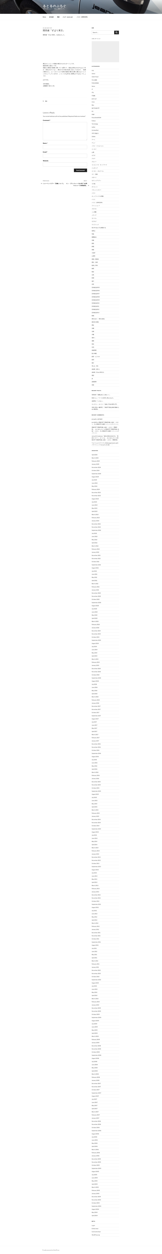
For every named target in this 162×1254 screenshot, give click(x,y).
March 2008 (95, 1074)
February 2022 (96, 549)
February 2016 (96, 775)
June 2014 (94, 838)
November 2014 (96, 822)
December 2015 (96, 781)
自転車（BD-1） (96, 369)
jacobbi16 (94, 422)
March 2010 (95, 998)
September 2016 (96, 753)
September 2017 (96, 715)
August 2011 (95, 945)
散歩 (93, 271)
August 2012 (95, 907)
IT (92, 89)
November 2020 (96, 596)
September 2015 (96, 791)
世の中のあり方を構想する (99, 227)
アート (93, 139)
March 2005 (95, 1187)
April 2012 (94, 920)
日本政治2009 (96, 300)
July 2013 (94, 873)
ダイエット (95, 186)
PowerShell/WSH (96, 117)
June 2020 (95, 612)
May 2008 (94, 1067)
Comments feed (96, 1231)
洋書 (93, 334)
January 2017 (95, 741)
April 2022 (94, 542)
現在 (46, 101)
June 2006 (95, 1140)
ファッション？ (96, 205)
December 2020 (96, 593)
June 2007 (95, 1102)
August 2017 (95, 719)
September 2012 (96, 904)
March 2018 (95, 696)
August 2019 (95, 643)
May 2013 (94, 879)
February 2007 (96, 1115)
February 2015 (96, 813)
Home (44, 17)
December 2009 (96, 1008)
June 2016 (94, 762)
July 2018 (94, 684)
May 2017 (94, 728)
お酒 (93, 152)
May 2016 (94, 766)
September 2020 (96, 602)
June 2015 (94, 800)
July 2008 (94, 1061)
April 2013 (94, 882)
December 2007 (96, 1083)
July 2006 (94, 1137)
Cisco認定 (94, 80)
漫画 (93, 341)
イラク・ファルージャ (98, 146)
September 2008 (96, 1055)
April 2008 (95, 1071)
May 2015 (94, 803)
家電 (93, 246)
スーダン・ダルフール (98, 171)
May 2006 (94, 1143)
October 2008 (96, 1052)
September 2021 (96, 564)
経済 (93, 359)
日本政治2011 (95, 306)
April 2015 (94, 807)
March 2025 (95, 458)
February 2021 (95, 587)
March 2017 (95, 734)
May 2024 (94, 486)
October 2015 (95, 788)
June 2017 (94, 725)
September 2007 (96, 1093)
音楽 (93, 385)
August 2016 (95, 756)
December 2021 (96, 555)
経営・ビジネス (96, 356)
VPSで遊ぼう (95, 133)
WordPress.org (96, 1235)
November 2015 (96, 785)
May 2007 (94, 1105)
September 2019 (96, 640)
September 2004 (96, 1206)
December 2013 (96, 857)
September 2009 (96, 1017)
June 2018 (94, 687)
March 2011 (95, 961)
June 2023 (94, 505)
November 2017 (96, 709)
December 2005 (96, 1159)
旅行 (93, 281)
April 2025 (94, 454)
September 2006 (96, 1130)
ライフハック (95, 224)
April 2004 (95, 1215)
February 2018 (96, 700)
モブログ (94, 221)
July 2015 (94, 797)
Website (45, 161)
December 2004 (96, 1196)
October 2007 (95, 1089)
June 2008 (95, 1064)
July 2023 (94, 502)
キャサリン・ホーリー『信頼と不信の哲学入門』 (105, 404)
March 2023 (95, 514)
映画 (93, 315)
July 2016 (94, 759)
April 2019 (94, 656)
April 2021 (94, 580)
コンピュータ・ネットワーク (99, 164)
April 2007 (94, 1108)
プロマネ (94, 209)
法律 (93, 331)
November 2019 (96, 634)
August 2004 (95, 1209)
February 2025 (96, 461)
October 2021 (95, 561)
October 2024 (95, 470)
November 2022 (96, 527)
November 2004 (96, 1200)
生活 (93, 347)
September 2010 (96, 979)
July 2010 (94, 986)
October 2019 (95, 637)
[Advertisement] (105, 51)
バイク (93, 199)
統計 (93, 363)
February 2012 (95, 926)
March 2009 (95, 1036)
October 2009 (96, 1014)
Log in (93, 1225)
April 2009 (95, 1033)
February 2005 (96, 1190)
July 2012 (94, 910)
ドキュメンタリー (96, 190)
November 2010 (96, 973)
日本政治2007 (95, 293)
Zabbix (93, 136)
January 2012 (95, 929)
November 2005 (96, 1162)
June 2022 (94, 536)
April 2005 (95, 1184)
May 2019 (94, 653)
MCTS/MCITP (95, 108)
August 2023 (95, 498)
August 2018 (95, 681)
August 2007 (95, 1096)
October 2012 (95, 901)
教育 (93, 268)
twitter (93, 127)
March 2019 (95, 659)
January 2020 (95, 627)
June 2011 (94, 951)
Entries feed (95, 1228)
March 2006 (95, 1149)
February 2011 (95, 964)
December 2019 (96, 630)
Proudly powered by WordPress (50, 1250)
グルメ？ (94, 161)
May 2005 (94, 1181)
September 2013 (96, 866)
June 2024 (94, 483)
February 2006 (96, 1152)
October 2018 (95, 675)
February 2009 (96, 1039)
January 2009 (95, 1042)
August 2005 (95, 1171)
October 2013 (95, 863)
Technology (95, 124)
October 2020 (95, 599)
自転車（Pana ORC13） (98, 372)
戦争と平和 (95, 265)
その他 (93, 183)
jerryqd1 (94, 419)
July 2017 (94, 722)
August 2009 (95, 1020)
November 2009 (96, 1011)
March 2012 (95, 923)
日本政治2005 (96, 287)
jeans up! (94, 98)
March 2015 (95, 810)
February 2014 (96, 851)
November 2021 (96, 558)
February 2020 (96, 624)
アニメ (93, 143)
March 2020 (95, 621)
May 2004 (94, 1212)
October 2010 (95, 976)
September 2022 (96, 530)
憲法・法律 (95, 262)
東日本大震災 (95, 322)
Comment (46, 120)
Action (93, 73)
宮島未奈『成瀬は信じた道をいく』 (101, 394)
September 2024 (96, 473)
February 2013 (96, 888)
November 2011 (96, 935)
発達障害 (94, 350)
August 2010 (95, 983)
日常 (93, 284)
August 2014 (95, 832)
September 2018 (96, 678)
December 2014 (96, 819)
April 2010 (94, 995)
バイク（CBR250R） (82, 17)
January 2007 (95, 1118)
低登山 (93, 230)
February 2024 (96, 489)
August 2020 (95, 605)
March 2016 (95, 772)
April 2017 (94, 731)
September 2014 (96, 829)
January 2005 (95, 1193)
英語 (58, 17)
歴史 (93, 325)
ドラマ (93, 193)
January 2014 (95, 854)
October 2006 (96, 1127)
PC (92, 111)
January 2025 (95, 464)
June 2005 (95, 1177)
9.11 (93, 70)
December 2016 (96, 744)
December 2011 (96, 932)
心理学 (93, 256)
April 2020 (94, 618)
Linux (93, 102)
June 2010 (94, 989)
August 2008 (95, 1058)
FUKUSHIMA (95, 83)
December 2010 (96, 970)
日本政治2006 (96, 290)
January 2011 (95, 967)
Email (45, 152)
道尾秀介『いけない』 (98, 401)
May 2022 (94, 539)
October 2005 (96, 1165)
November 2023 (96, 495)
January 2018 (95, 703)
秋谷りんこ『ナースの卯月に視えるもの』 (103, 398)
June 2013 (94, 876)
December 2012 (96, 895)
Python (94, 120)
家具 (93, 243)
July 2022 (94, 533)
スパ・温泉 (95, 174)
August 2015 (95, 794)
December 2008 (96, 1045)
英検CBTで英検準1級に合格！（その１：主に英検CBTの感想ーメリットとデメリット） (105, 431)
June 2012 (94, 913)
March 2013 (95, 885)
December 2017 (96, 706)
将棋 (93, 249)
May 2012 (94, 917)
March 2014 (95, 847)
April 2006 (95, 1146)
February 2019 (96, 662)
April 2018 (94, 693)
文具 (93, 275)
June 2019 (94, 649)
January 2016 (95, 778)
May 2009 (94, 1030)
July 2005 (94, 1174)
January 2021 (95, 590)
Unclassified (95, 130)
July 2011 (94, 948)
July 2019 (94, 646)
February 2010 (96, 1001)
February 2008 (96, 1077)
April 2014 (94, 844)
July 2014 (94, 835)
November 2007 (96, 1086)
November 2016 (96, 747)
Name (45, 143)
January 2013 (95, 891)
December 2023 (96, 492)
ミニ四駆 (94, 212)
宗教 (93, 240)
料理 (93, 278)
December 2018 (96, 668)
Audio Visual (95, 76)
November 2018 (96, 671)
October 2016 (95, 750)
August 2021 (95, 568)
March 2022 (95, 546)
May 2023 (94, 508)
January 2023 (95, 520)
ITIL (93, 92)
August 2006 (95, 1134)
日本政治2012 (95, 309)
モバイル (94, 218)
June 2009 (95, 1027)
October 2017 (95, 712)
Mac (93, 105)
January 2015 (95, 816)
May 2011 (94, 954)
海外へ (93, 337)
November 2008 (96, 1049)
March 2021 (95, 583)
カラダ (93, 155)
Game (93, 86)
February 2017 (95, 737)
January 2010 (95, 1005)
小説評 (93, 252)
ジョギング (95, 168)
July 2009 (94, 1023)
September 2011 (96, 942)
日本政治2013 (95, 312)
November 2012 (96, 898)
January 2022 (95, 552)
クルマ (93, 158)
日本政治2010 (95, 303)
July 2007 (94, 1099)
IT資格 (93, 95)
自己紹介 (51, 17)
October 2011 (95, 939)
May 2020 (94, 615)
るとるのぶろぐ (54, 6)
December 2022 (96, 524)
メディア (94, 215)
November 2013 (96, 860)
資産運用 (94, 381)
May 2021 (94, 577)
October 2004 (96, 1203)
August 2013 (95, 869)
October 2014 (95, 825)
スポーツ (94, 177)
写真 (93, 234)
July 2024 (94, 480)
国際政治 (94, 237)
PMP (93, 114)
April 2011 (94, 957)
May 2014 (94, 841)
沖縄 (93, 328)
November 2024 (96, 467)
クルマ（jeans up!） (68, 17)
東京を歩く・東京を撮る (98, 318)
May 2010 (94, 992)
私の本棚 (94, 353)
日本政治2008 (96, 297)
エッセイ (94, 149)
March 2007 (95, 1111)
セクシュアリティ (96, 180)
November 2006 (96, 1124)
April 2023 (94, 511)
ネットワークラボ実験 (98, 196)
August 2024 (95, 476)
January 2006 (95, 1155)
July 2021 (94, 571)
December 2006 (96, 1121)
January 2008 (95, 1080)
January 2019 (95, 665)
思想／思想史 (95, 259)
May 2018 (94, 690)
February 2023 (96, 517)
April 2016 (94, 769)
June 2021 (94, 574)
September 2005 (96, 1168)
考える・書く (95, 366)
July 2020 (94, 608)
